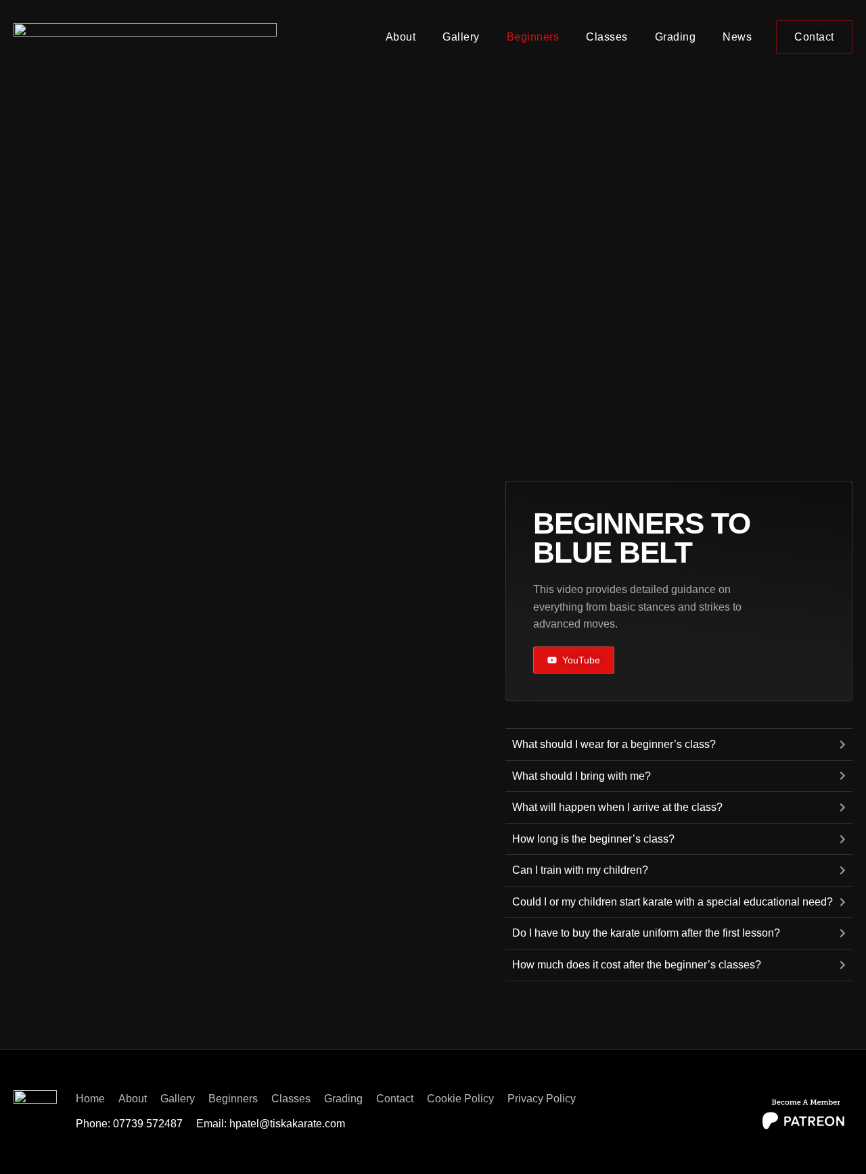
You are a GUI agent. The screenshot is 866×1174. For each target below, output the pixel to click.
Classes (607, 37)
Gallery (461, 37)
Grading (675, 37)
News (737, 37)
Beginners (533, 37)
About (401, 37)
